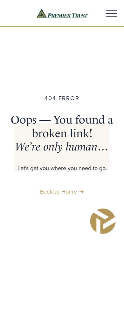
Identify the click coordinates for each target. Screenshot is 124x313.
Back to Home (58, 191)
